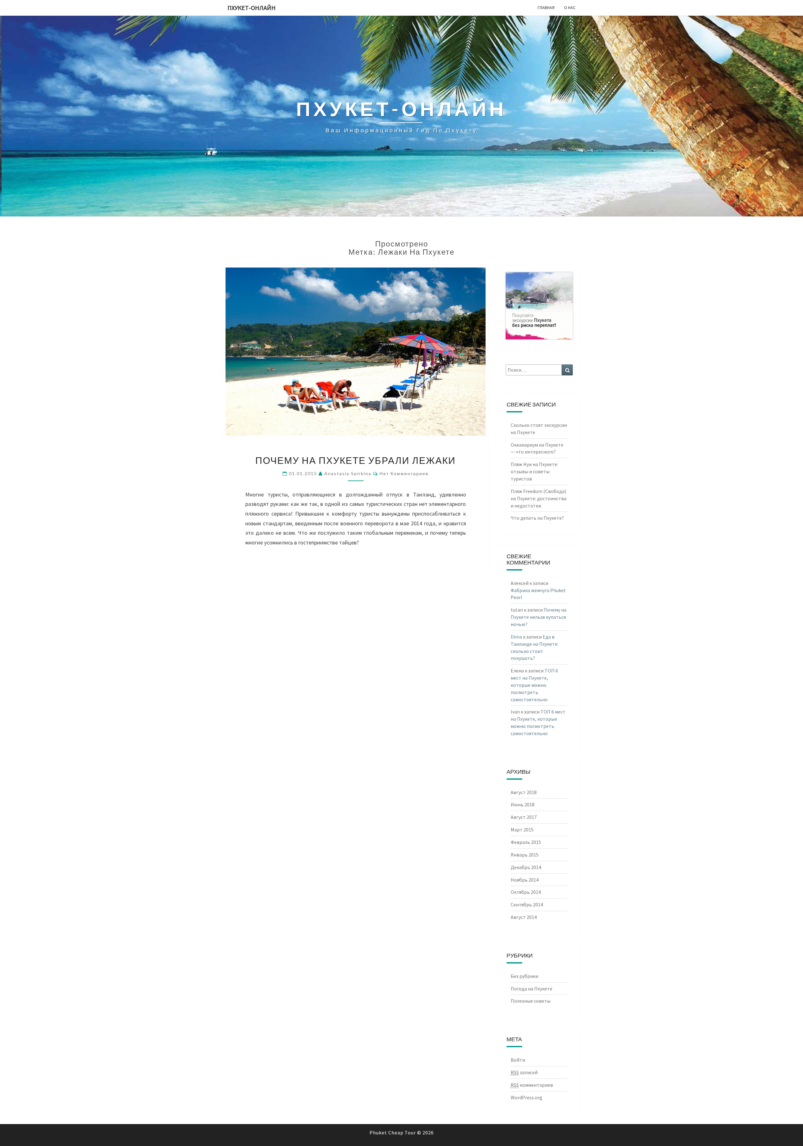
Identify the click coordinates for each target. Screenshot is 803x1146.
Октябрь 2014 (526, 892)
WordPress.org (526, 1097)
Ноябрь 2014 (525, 880)
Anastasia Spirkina (347, 473)
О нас (570, 7)
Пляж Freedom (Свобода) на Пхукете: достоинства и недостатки (538, 498)
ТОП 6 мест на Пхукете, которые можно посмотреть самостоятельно (534, 684)
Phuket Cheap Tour (393, 1132)
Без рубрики (524, 976)
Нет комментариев (404, 473)
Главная (546, 7)
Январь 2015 (525, 855)
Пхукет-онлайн (251, 8)
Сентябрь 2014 (527, 904)
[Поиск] (567, 369)
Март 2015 (522, 829)
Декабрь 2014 (526, 867)
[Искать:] (539, 369)
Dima (516, 637)
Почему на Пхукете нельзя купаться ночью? (538, 617)
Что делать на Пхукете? (537, 518)
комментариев (532, 1085)
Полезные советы (530, 1001)
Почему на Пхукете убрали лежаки (355, 460)
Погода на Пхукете (531, 988)
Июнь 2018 (522, 804)
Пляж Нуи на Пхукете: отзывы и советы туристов (534, 471)
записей (524, 1072)
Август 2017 (524, 817)
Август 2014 (524, 917)
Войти (518, 1060)
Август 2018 (524, 792)
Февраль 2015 (526, 842)
